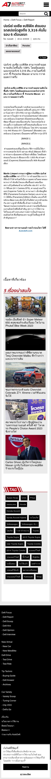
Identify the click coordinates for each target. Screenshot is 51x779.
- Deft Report (7, 616)
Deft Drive (6, 655)
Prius (32, 497)
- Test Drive (7, 659)
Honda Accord (13, 510)
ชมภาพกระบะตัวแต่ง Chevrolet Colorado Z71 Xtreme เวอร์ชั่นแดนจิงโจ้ (25, 392)
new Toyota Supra (15, 543)
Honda (23, 504)
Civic (24, 497)
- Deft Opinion (8, 630)
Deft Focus (16, 19)
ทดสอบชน (11, 504)
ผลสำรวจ (36, 563)
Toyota (36, 530)
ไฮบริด (10, 530)
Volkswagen (12, 524)
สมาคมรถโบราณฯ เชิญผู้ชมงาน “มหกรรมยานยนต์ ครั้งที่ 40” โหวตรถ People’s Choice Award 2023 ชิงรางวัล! (24, 427)
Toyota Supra (13, 537)
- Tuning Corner (9, 700)
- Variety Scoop (9, 696)
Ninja (39, 576)
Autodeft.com (25, 230)
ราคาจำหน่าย (22, 530)
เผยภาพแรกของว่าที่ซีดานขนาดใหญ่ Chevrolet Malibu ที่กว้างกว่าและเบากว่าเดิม (24, 355)
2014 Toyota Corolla (16, 550)
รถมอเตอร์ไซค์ (13, 576)
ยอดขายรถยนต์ (13, 51)
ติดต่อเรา (6, 729)
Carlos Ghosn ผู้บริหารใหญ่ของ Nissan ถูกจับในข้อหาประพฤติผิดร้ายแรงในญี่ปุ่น (24, 465)
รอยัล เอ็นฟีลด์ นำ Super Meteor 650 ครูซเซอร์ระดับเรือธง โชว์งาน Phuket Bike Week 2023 (24, 322)
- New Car (6, 646)
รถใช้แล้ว (23, 563)
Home (6, 19)
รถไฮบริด (34, 517)
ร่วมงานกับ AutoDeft (11, 734)
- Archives (6, 684)
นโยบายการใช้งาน (10, 721)
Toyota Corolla (34, 543)
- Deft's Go (6, 709)
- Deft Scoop (7, 621)
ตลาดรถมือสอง (30, 570)
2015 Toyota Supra (31, 537)
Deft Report (29, 19)
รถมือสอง (11, 563)
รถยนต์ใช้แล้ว (13, 570)
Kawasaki (28, 576)
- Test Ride (7, 663)
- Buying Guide (8, 675)
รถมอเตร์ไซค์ (13, 556)
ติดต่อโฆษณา (8, 725)
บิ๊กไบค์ (25, 556)
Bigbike (36, 556)
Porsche (26, 45)
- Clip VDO (7, 704)
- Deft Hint (6, 625)
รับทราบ (25, 767)
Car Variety (7, 691)
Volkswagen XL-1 (30, 524)
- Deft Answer (8, 679)
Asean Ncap (12, 497)
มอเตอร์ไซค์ (34, 550)
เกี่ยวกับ (5, 716)
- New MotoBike (9, 650)
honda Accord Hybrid (16, 517)
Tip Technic (7, 671)
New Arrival (7, 641)
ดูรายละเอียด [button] (25, 774)
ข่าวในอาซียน (11, 45)
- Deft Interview (8, 634)
